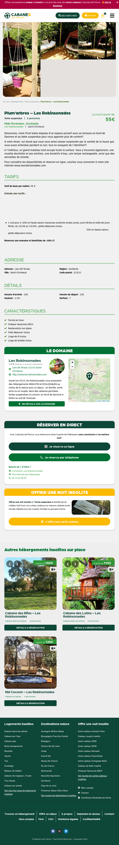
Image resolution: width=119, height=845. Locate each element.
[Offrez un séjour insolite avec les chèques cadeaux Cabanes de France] (59, 422)
